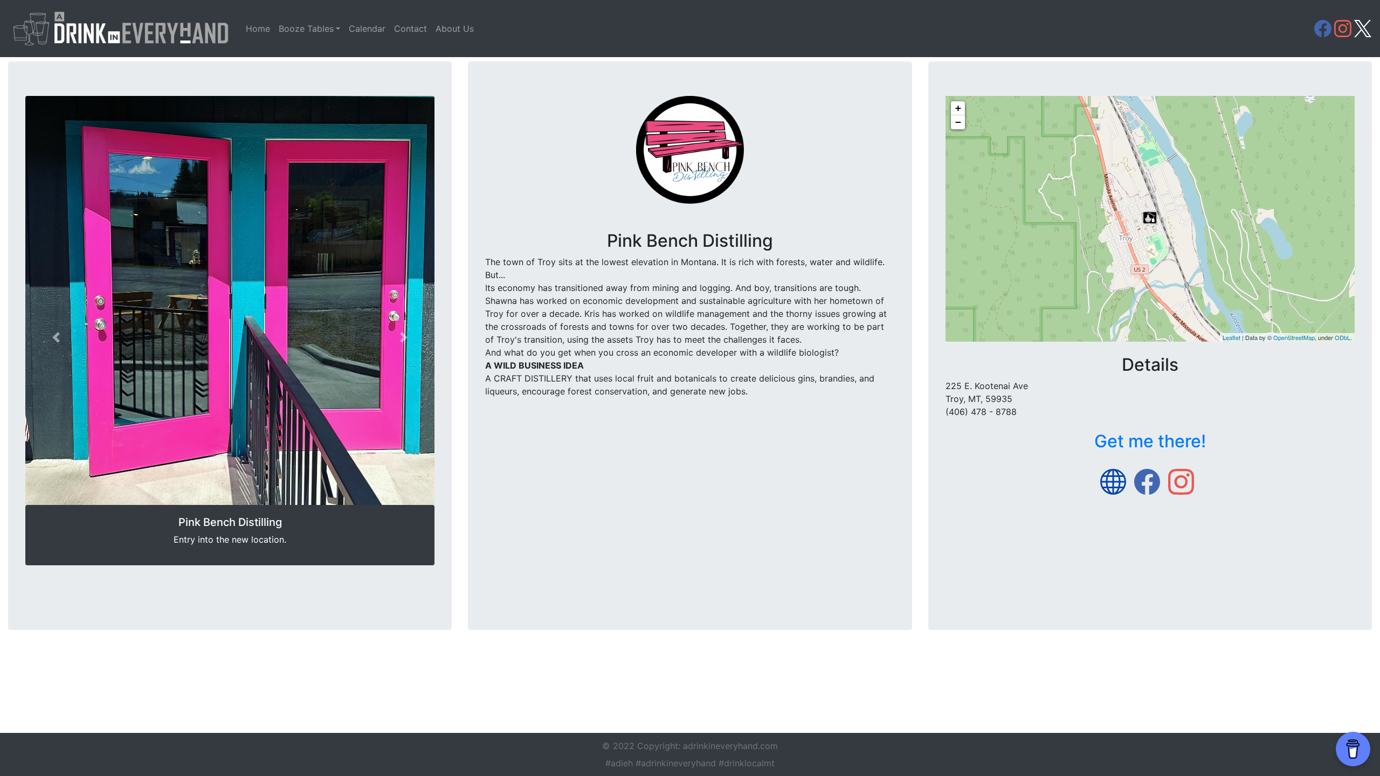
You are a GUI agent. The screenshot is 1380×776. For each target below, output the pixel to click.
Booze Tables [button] (306, 28)
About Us (455, 28)
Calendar (367, 28)
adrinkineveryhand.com (730, 745)
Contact (410, 28)
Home (258, 28)
